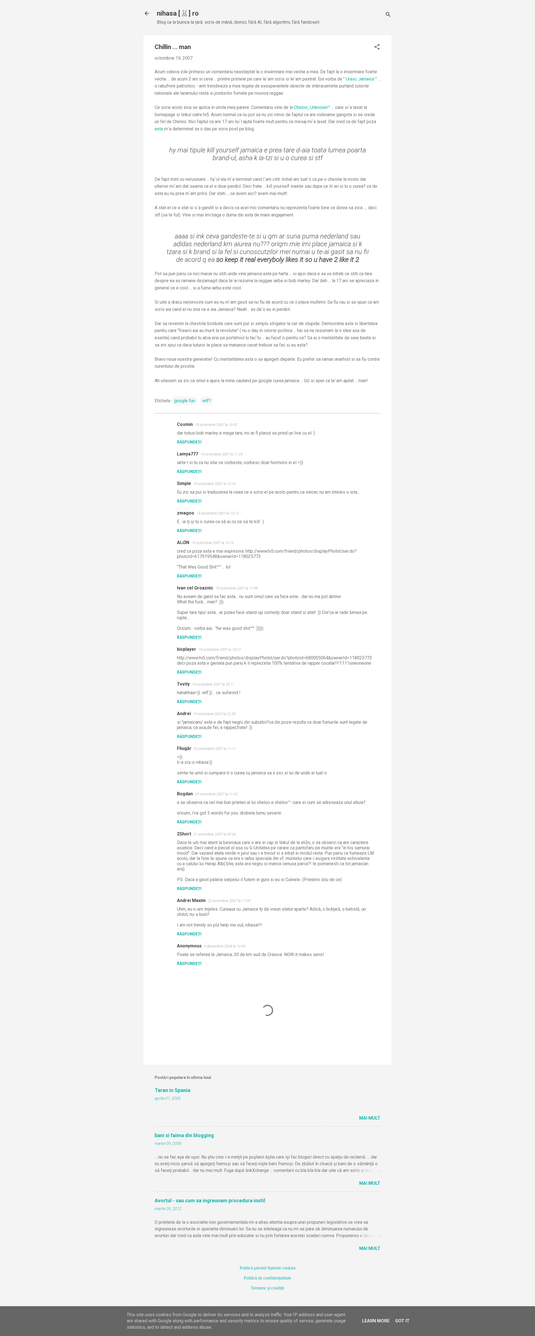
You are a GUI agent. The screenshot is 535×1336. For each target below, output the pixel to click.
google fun (184, 400)
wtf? (206, 400)
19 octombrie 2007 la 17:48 (236, 588)
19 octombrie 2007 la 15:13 (217, 513)
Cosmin (185, 424)
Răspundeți (189, 442)
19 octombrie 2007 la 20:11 (213, 684)
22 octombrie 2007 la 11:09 (229, 901)
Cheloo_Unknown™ (312, 107)
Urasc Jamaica (360, 79)
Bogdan (185, 793)
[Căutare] (388, 15)
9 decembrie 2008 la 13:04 (224, 946)
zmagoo (185, 513)
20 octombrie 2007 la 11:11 (215, 749)
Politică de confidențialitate (267, 1278)
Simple (184, 483)
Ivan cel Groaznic (195, 588)
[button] (377, 47)
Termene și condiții (267, 1288)
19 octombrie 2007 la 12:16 (214, 484)
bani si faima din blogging (184, 1135)
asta (159, 128)
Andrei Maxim (191, 900)
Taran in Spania (172, 1090)
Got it (402, 1320)
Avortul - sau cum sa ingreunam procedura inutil (210, 1200)
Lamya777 (187, 454)
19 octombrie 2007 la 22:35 (214, 714)
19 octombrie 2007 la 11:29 (221, 454)
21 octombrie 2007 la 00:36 (214, 834)
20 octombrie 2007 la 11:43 (216, 794)
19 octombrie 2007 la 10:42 (216, 425)
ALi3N (183, 542)
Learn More (376, 1320)
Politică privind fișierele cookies (268, 1268)
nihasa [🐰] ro (178, 13)
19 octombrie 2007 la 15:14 (212, 543)
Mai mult (369, 1118)
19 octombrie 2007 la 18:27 (219, 649)
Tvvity (183, 684)
